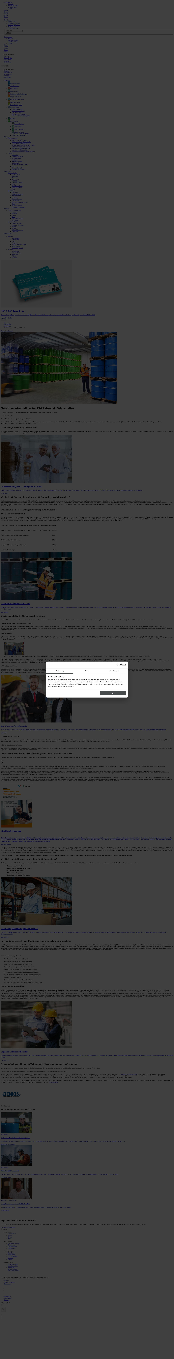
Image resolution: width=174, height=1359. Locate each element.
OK (113, 693)
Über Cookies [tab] (114, 671)
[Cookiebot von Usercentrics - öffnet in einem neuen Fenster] (118, 665)
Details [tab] (87, 671)
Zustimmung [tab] (60, 671)
